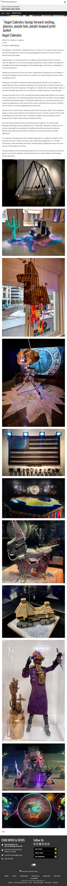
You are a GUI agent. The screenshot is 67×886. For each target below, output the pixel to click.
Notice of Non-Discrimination (20, 882)
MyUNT (7, 876)
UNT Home (55, 882)
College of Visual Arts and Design (10, 7)
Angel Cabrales (14, 45)
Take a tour (39, 853)
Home (2, 13)
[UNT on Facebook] (35, 844)
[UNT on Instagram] (43, 844)
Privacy (30, 882)
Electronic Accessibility (38, 882)
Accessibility (34, 878)
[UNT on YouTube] (40, 844)
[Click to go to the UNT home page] (9, 2)
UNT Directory (35, 876)
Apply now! (38, 849)
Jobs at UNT (57, 876)
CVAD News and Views (10, 9)
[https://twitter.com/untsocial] (37, 844)
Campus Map (46, 876)
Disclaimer (10, 882)
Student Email (24, 876)
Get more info (39, 857)
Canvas (14, 876)
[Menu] (65, 2)
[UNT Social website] (48, 844)
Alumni (8, 13)
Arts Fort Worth (34, 53)
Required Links (48, 882)
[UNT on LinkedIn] (46, 844)
